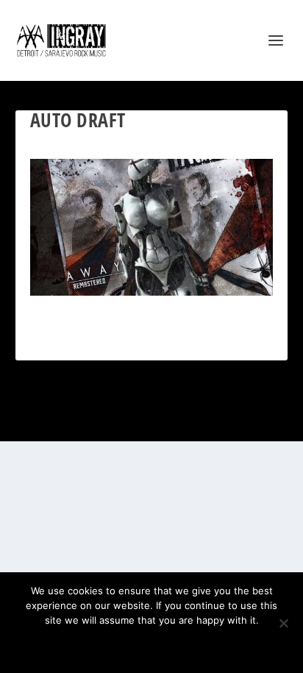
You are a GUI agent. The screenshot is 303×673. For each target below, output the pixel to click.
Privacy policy (171, 645)
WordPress (224, 422)
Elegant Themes (133, 422)
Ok (100, 645)
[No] (283, 623)
